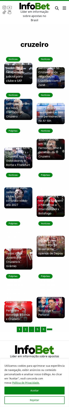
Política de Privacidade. (26, 382)
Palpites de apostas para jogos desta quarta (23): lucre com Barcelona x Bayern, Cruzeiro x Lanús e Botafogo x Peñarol (50, 298)
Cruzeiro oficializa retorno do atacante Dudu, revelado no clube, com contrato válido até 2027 (18, 192)
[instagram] (4, 7)
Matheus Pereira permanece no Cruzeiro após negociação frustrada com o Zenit (49, 74)
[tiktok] (4, 12)
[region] (34, 383)
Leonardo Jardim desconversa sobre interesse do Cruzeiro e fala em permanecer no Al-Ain (50, 110)
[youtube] (9, 7)
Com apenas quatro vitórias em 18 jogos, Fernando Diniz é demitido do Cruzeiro (49, 145)
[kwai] (9, 12)
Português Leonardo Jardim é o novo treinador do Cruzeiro (18, 108)
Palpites (13, 130)
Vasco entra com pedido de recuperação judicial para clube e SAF (18, 72)
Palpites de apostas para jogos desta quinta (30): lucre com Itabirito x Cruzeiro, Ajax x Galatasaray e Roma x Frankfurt (18, 150)
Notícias (13, 59)
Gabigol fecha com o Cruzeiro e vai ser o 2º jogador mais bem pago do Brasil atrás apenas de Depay (50, 240)
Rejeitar (34, 400)
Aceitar (34, 390)
